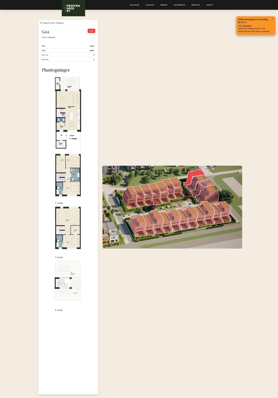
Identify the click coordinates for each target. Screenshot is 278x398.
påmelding (247, 26)
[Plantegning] (68, 114)
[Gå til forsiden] (73, 8)
